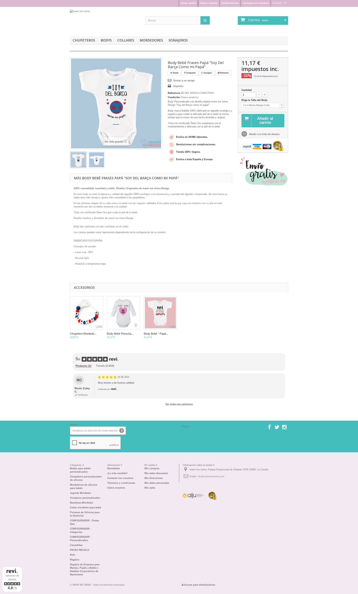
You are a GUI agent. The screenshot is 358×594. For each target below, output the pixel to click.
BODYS (106, 40)
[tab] (83, 366)
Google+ (207, 73)
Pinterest (224, 73)
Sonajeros (178, 40)
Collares (125, 40)
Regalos (74, 559)
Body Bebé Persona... (120, 333)
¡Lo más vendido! (117, 473)
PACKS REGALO (79, 550)
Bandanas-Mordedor (81, 502)
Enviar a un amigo (184, 80)
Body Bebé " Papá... (156, 333)
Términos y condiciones (121, 483)
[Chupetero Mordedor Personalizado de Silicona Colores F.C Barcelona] (86, 312)
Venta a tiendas (209, 3)
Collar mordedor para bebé (85, 507)
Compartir (190, 73)
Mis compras (152, 468)
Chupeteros (84, 40)
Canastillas (76, 545)
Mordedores (151, 40)
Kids (72, 554)
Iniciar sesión (188, 3)
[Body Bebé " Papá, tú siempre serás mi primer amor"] (160, 312)
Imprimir (178, 86)
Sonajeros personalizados (85, 497)
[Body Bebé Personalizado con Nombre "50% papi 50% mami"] (123, 312)
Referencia (174, 93)
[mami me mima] (95, 21)
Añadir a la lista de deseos (264, 134)
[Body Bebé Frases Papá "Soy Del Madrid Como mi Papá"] (78, 160)
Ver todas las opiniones (179, 404)
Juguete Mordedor (80, 493)
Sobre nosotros (116, 487)
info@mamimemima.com (210, 476)
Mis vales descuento (156, 473)
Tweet (175, 73)
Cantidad (246, 90)
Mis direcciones (154, 478)
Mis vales (150, 487)
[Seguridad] (193, 495)
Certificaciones (230, 3)
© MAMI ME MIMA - (97, 584)
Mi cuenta (150, 465)
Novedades (113, 468)
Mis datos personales (157, 483)
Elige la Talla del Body (254, 100)
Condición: (174, 97)
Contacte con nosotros (256, 3)
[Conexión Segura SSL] (212, 495)
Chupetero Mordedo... (83, 333)
